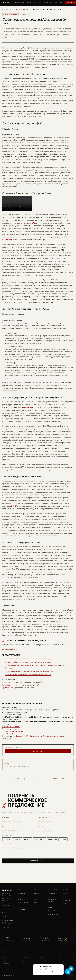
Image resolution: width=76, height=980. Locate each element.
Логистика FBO (22, 909)
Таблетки (17, 839)
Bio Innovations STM (10, 682)
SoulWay (62, 736)
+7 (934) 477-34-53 (6, 917)
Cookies (32, 973)
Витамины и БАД (37, 902)
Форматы (28, 2)
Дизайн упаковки (23, 902)
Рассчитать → (10, 975)
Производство (19, 2)
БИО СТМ (14, 506)
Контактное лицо (45, 817)
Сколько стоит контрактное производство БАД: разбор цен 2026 (28, 675)
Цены (34, 2)
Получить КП (51, 911)
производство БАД (28, 223)
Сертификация (22, 906)
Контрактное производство (19, 9)
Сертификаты (48, 2)
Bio (7, 3)
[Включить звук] (71, 975)
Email (4, 826)
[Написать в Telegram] (71, 968)
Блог (64, 903)
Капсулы (7, 839)
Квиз (60, 2)
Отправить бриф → (38, 861)
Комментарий (6, 844)
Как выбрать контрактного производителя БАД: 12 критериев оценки (29, 671)
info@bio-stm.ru (7, 920)
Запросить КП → (38, 751)
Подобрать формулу (10, 729)
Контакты (65, 907)
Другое (63, 839)
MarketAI (54, 736)
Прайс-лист (36, 912)
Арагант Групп (7, 688)
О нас (64, 893)
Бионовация (7, 685)
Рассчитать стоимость (11, 727)
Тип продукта (7, 836)
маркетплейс (7, 240)
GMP (52, 349)
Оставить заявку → (9, 649)
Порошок (27, 839)
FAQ (56, 2)
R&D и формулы (22, 899)
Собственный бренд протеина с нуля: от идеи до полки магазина (28, 662)
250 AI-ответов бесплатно (12, 731)
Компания (5, 817)
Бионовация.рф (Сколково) (40, 736)
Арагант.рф (6, 738)
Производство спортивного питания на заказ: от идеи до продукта (29, 659)
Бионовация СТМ (22, 736)
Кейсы (40, 2)
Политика (26, 973)
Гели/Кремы (52, 839)
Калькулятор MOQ (53, 914)
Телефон (42, 826)
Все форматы (36, 893)
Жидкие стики (39, 839)
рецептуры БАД (27, 407)
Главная (5, 9)
